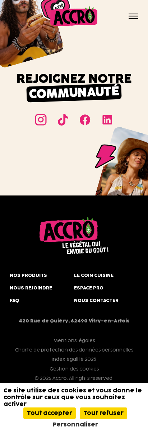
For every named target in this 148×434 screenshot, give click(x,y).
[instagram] (40, 119)
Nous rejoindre (31, 288)
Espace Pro (88, 288)
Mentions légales (74, 340)
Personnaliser (75, 424)
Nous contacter (96, 300)
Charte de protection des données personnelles (74, 350)
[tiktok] (63, 119)
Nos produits (28, 275)
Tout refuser (103, 413)
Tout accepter (49, 413)
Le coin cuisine (94, 275)
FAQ (14, 300)
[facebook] (85, 119)
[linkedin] (107, 119)
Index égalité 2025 (74, 359)
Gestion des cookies (74, 369)
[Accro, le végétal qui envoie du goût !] (74, 16)
